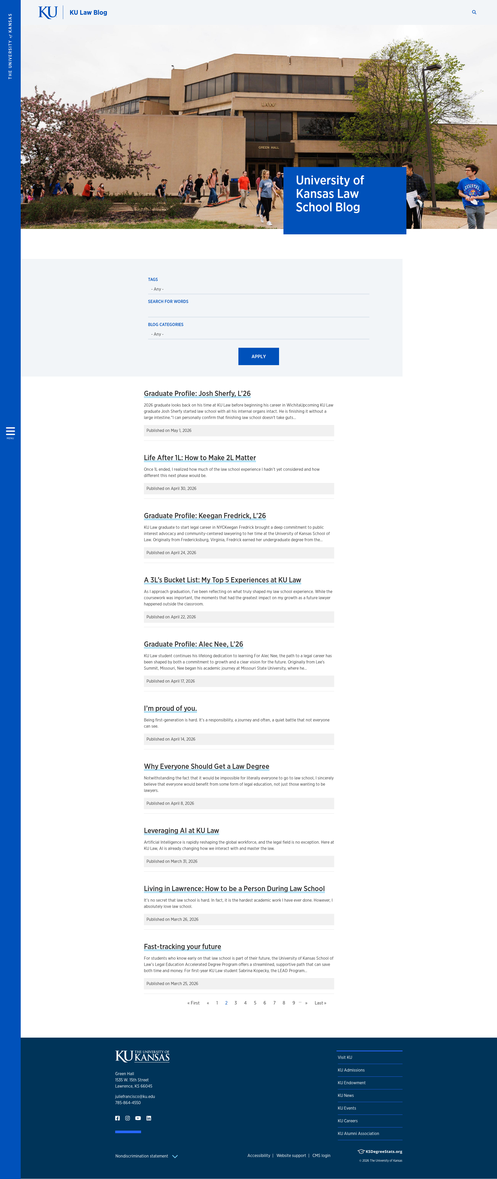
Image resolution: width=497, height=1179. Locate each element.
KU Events (347, 1108)
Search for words (168, 301)
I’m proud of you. (170, 708)
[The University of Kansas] (142, 1060)
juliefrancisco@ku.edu (135, 1096)
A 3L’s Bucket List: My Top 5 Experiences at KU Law (222, 579)
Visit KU (345, 1057)
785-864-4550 (128, 1102)
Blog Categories (166, 324)
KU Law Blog (88, 12)
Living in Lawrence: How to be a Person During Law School (234, 888)
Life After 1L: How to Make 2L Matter (200, 457)
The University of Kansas (386, 1161)
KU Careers (348, 1121)
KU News (346, 1095)
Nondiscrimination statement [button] (142, 1156)
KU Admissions (351, 1070)
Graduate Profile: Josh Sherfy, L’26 (197, 393)
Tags (153, 279)
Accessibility (258, 1155)
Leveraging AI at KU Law (181, 830)
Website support (291, 1155)
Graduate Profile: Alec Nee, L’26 (193, 644)
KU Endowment (352, 1083)
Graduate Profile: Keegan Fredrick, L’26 (205, 515)
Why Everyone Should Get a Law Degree (206, 766)
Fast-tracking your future (182, 946)
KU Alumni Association (358, 1133)
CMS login (321, 1155)
